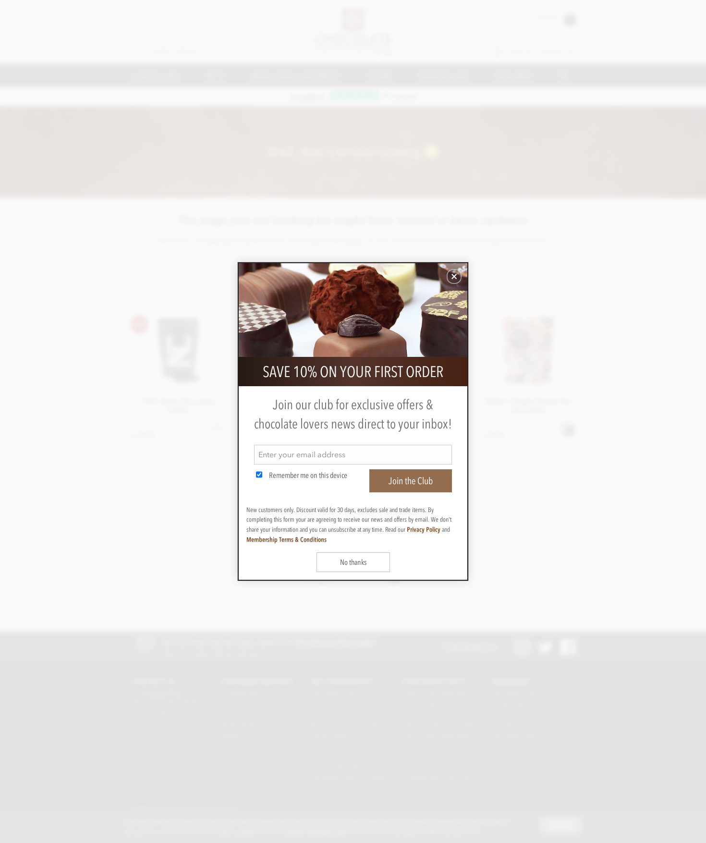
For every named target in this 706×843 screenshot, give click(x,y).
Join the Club (411, 481)
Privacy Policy (423, 529)
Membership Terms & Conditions (286, 539)
